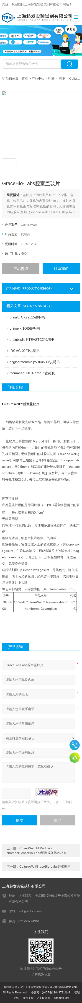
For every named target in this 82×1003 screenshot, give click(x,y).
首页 (25, 78)
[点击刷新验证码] (47, 792)
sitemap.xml (61, 998)
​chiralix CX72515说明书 (27, 317)
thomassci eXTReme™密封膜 (32, 373)
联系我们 (61, 269)
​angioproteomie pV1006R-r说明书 (35, 362)
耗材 (51, 78)
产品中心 (38, 78)
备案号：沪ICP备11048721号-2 (50, 992)
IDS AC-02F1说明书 (25, 351)
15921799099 (74, 745)
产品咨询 (20, 269)
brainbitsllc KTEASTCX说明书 (32, 339)
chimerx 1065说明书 (25, 328)
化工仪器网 (43, 998)
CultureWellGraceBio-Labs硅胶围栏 (44, 866)
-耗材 (62, 78)
